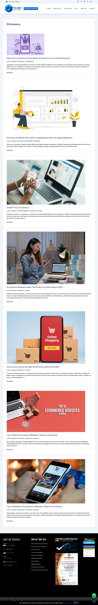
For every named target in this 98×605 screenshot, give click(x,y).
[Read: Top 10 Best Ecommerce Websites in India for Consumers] (46, 411)
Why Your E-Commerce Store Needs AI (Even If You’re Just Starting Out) (38, 58)
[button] (95, 602)
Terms (5, 565)
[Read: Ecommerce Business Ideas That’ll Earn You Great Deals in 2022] (46, 258)
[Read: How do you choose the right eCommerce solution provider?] (46, 337)
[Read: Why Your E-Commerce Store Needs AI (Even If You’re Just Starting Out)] (25, 44)
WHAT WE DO (57, 8)
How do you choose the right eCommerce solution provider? (33, 367)
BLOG (76, 8)
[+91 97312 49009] (6, 1)
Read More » (10, 72)
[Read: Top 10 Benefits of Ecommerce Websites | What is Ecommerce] (46, 481)
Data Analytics (29, 141)
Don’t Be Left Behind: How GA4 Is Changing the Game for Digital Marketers (39, 138)
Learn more (68, 603)
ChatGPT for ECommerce (18, 207)
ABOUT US (84, 8)
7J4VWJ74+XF (9, 549)
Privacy (10, 565)
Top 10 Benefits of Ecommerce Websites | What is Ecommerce (34, 506)
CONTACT (92, 8)
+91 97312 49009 (14, 1)
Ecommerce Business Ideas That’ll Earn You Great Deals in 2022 (35, 287)
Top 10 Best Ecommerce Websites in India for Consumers (32, 435)
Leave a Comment (12, 61)
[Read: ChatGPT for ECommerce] (46, 182)
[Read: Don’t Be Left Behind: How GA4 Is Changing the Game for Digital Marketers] (46, 108)
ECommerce (21, 61)
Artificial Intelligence (23, 211)
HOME (49, 8)
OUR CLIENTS (68, 8)
